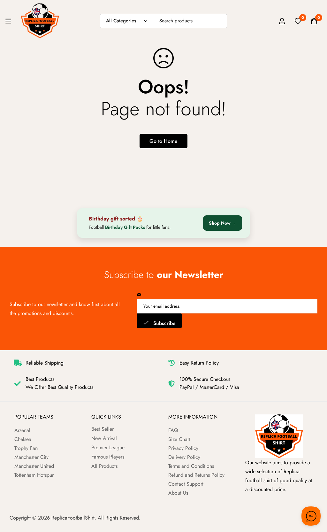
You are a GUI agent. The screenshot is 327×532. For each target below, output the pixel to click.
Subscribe (164, 323)
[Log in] (282, 21)
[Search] (220, 21)
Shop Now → (222, 223)
